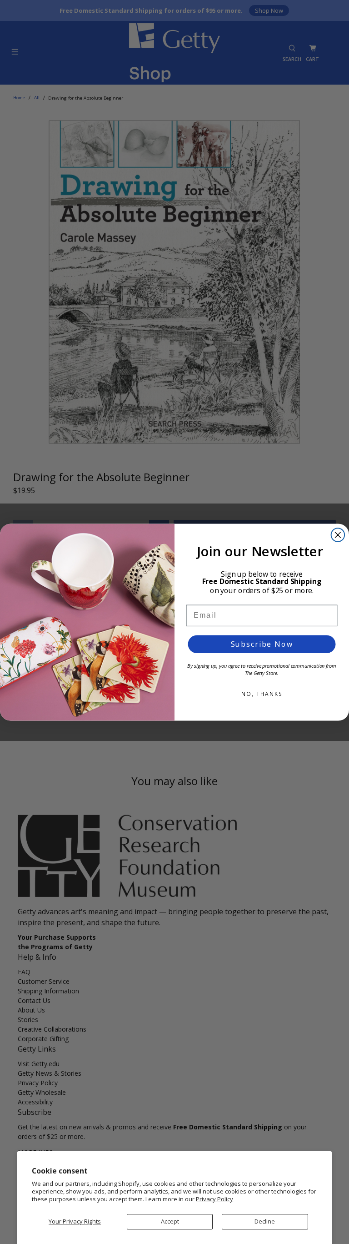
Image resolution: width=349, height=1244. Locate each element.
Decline (264, 1221)
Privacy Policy (214, 1199)
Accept (170, 1221)
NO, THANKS (261, 694)
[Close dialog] (338, 535)
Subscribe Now (262, 644)
